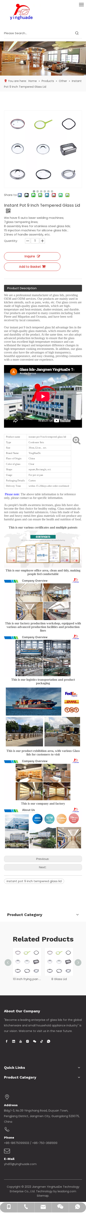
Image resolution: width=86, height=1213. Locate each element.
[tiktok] (41, 1041)
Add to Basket (30, 266)
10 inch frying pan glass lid (27, 979)
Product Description (22, 288)
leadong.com (67, 1191)
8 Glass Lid (59, 979)
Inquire (29, 256)
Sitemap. (43, 1196)
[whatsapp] (48, 1041)
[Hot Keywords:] (77, 33)
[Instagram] (27, 1041)
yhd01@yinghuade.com (20, 1164)
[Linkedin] (13, 1041)
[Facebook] (6, 1041)
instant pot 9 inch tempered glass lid (34, 881)
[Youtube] (20, 1041)
